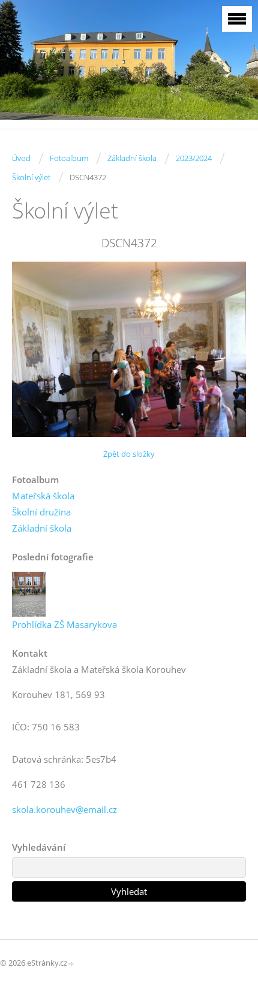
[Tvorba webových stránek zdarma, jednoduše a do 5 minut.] (71, 963)
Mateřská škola (43, 496)
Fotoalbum (69, 158)
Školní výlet (31, 177)
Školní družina (41, 512)
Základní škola (132, 158)
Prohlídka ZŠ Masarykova (64, 624)
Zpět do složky (129, 453)
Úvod (21, 158)
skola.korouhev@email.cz (64, 809)
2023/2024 (194, 158)
